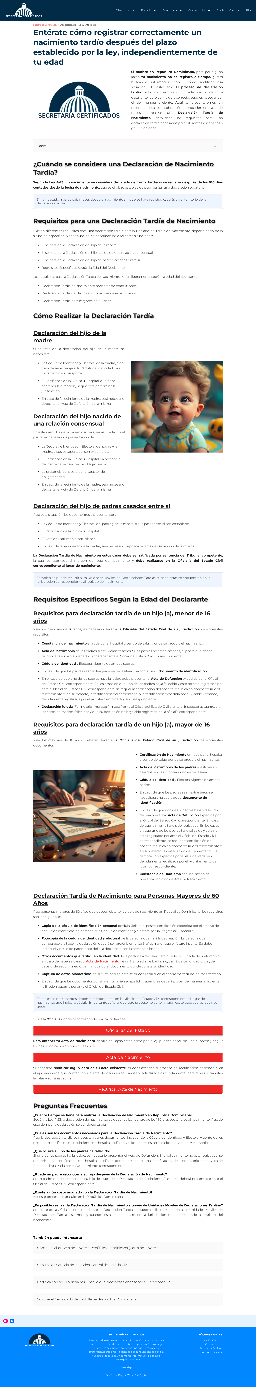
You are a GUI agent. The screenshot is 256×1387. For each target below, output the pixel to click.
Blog (249, 10)
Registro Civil (226, 10)
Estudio (146, 10)
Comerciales (197, 10)
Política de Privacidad (210, 1352)
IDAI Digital (140, 1375)
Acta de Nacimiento (102, 961)
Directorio (123, 10)
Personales (170, 10)
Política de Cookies (211, 1348)
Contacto (210, 1344)
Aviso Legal (210, 1339)
